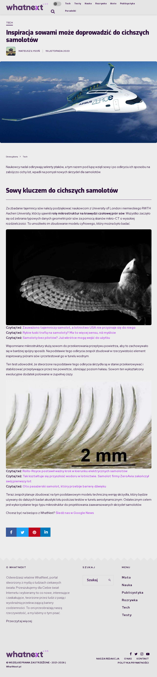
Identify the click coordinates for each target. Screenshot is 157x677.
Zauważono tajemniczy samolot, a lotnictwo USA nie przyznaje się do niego (79, 328)
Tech (68, 3)
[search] (109, 580)
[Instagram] (142, 654)
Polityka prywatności (133, 662)
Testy (77, 3)
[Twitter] (136, 654)
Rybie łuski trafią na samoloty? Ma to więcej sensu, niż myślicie (69, 333)
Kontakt (143, 658)
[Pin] (34, 532)
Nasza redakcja (107, 658)
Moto (113, 3)
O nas (128, 658)
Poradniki (70, 10)
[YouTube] (148, 654)
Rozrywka (101, 3)
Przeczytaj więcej (19, 621)
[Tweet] (23, 532)
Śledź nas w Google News (75, 513)
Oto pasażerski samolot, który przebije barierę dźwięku (64, 486)
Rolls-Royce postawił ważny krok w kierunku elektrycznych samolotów (74, 471)
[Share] (11, 532)
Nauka (88, 3)
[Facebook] (130, 654)
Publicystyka (127, 3)
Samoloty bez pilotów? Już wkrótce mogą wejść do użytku (66, 338)
